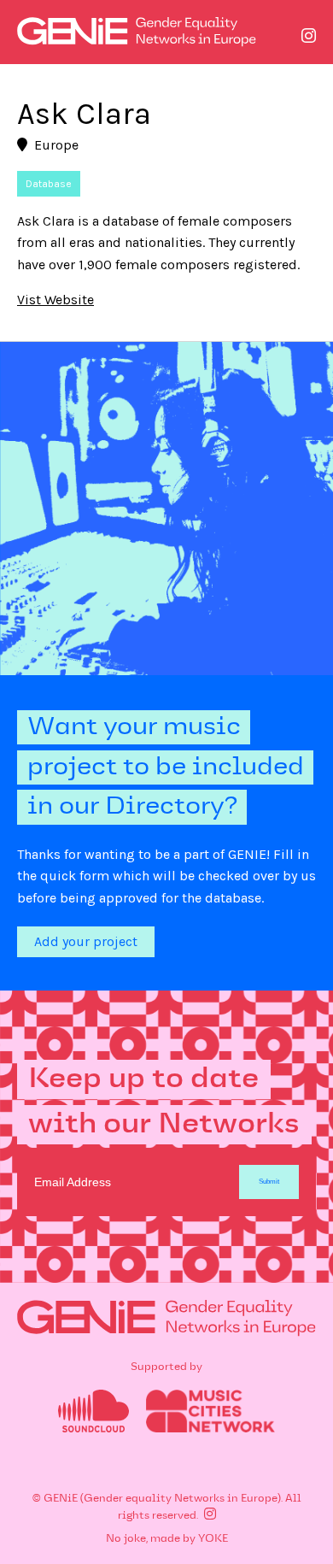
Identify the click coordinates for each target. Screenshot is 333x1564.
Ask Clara (84, 113)
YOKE (213, 1539)
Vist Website (55, 300)
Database (49, 184)
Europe (56, 145)
